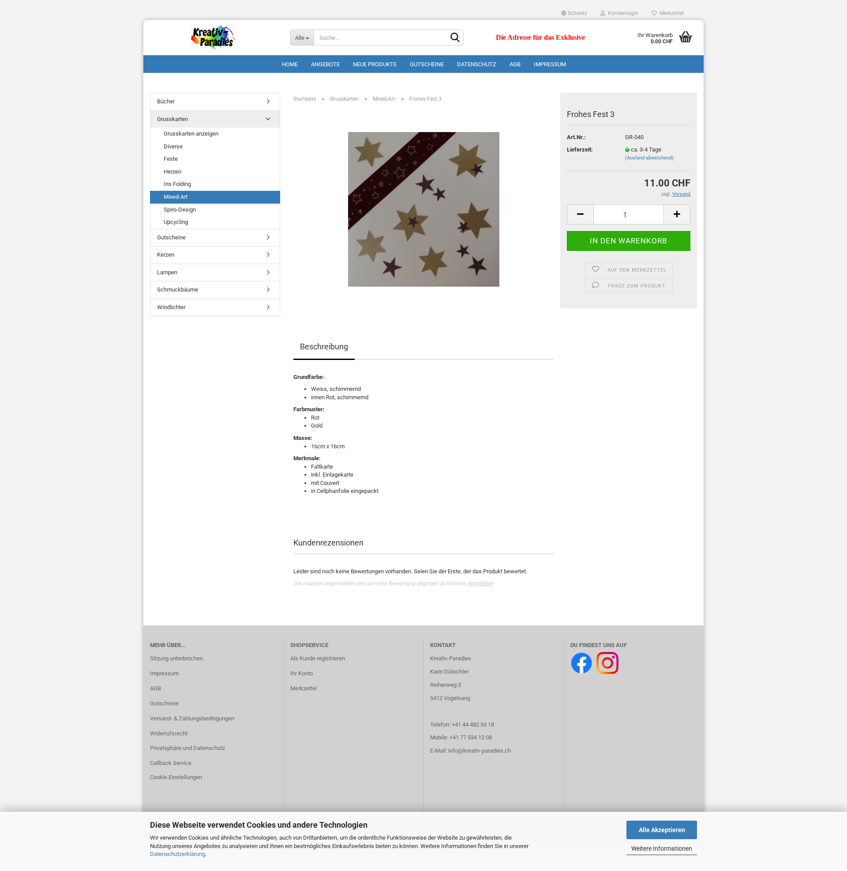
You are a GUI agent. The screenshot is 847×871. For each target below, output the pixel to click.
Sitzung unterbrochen (176, 658)
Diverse (173, 146)
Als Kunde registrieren (317, 658)
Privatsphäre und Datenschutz (187, 748)
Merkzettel (670, 13)
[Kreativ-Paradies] (213, 37)
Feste (171, 158)
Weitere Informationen (661, 848)
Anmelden (480, 583)
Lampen (167, 272)
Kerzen (165, 254)
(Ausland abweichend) (649, 158)
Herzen (172, 171)
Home (290, 64)
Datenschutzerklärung (177, 854)
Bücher (166, 101)
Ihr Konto (301, 673)
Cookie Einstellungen (176, 777)
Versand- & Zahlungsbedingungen (192, 718)
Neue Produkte (375, 64)
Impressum (550, 64)
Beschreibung (324, 346)
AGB (515, 64)
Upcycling (176, 222)
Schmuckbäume (177, 289)
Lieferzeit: (580, 149)
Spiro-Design (180, 209)
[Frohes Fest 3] (423, 208)
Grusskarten (172, 119)
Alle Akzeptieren (662, 829)
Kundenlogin (621, 13)
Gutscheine (427, 64)
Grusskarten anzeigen (191, 133)
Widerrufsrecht (168, 733)
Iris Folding (177, 184)
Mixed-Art (175, 196)
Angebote (325, 64)
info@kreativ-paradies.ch (479, 750)
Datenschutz (476, 64)
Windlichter (171, 307)
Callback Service (170, 763)
